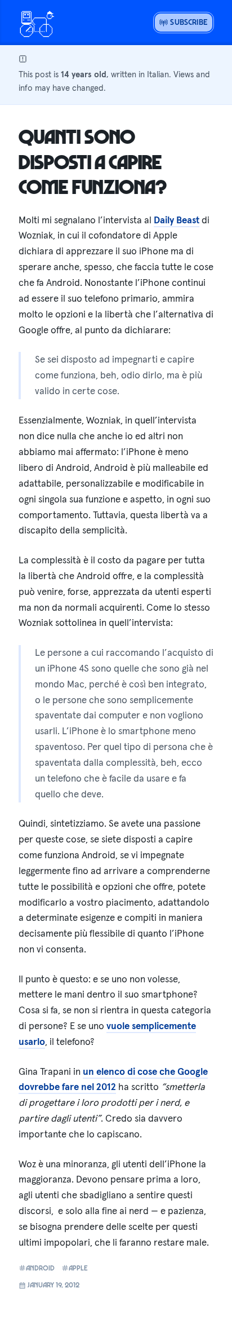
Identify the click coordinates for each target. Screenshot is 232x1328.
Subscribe (188, 22)
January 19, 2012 (52, 1284)
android (40, 1268)
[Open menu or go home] (37, 23)
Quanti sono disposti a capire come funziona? (93, 160)
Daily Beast (176, 220)
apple (78, 1268)
